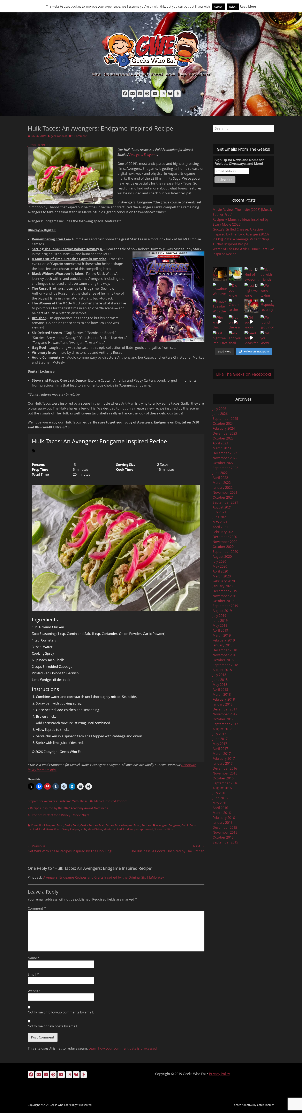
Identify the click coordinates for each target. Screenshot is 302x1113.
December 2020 (225, 537)
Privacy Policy (219, 1074)
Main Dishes (106, 825)
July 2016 (219, 793)
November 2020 (225, 541)
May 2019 (220, 625)
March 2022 (222, 482)
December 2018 (225, 650)
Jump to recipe (39, 144)
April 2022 (220, 477)
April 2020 (220, 571)
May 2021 (220, 522)
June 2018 (220, 679)
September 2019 (225, 606)
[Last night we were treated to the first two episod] (251, 290)
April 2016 (220, 807)
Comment (37, 908)
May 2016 (220, 803)
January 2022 (223, 487)
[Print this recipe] (33, 451)
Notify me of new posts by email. (53, 1026)
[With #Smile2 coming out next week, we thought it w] (220, 274)
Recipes (146, 825)
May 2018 (220, 684)
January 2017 (223, 763)
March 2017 (222, 753)
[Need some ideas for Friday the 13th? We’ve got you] (251, 338)
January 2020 (223, 586)
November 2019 (225, 596)
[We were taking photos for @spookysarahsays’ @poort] (267, 290)
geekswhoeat (59, 136)
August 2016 (222, 788)
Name (34, 958)
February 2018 (224, 699)
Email (33, 974)
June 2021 (220, 517)
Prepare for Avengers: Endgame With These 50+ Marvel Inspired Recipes (78, 801)
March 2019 (222, 635)
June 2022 (220, 472)
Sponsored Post (164, 829)
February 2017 (224, 758)
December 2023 (225, 433)
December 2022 (225, 453)
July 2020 (219, 561)
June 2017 (220, 739)
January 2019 (223, 645)
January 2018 (223, 704)
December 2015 (225, 827)
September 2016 (225, 783)
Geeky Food (72, 825)
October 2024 (223, 423)
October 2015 (223, 837)
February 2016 (224, 817)
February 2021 (224, 532)
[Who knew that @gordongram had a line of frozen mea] (220, 322)
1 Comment (79, 136)
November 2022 (225, 458)
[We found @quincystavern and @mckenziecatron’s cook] (267, 322)
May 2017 (220, 743)
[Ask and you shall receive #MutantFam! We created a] (236, 338)
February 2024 (224, 428)
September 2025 (225, 418)
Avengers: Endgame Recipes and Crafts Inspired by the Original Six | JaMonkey (103, 877)
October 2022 (223, 463)
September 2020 (225, 551)
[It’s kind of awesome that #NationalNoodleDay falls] (251, 274)
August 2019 (222, 610)
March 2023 (222, 448)
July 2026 (219, 408)
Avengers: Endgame (143, 154)
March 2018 (222, 694)
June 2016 (220, 798)
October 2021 (223, 497)
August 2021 (222, 507)
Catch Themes (265, 1105)
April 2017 (220, 748)
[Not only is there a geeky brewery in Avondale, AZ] (236, 322)
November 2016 (225, 773)
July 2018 (219, 674)
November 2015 (225, 832)
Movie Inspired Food (127, 825)
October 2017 (223, 719)
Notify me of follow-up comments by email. (61, 1012)
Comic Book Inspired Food (47, 825)
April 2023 (220, 443)
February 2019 (224, 640)
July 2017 (219, 734)
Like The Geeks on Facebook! (243, 374)
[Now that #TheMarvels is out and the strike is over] (251, 306)
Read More (248, 6)
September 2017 (225, 724)
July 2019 (219, 615)
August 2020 (222, 556)
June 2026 (220, 413)
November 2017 (225, 714)
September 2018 (225, 665)
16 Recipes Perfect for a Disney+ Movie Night (58, 815)
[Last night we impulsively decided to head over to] (220, 338)
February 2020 (224, 581)
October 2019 (223, 601)
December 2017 (225, 709)
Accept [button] (218, 6)
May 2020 (220, 566)
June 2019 (220, 620)
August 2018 (222, 670)
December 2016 (225, 768)
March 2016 (222, 812)
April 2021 (220, 527)
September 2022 (225, 468)
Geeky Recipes (89, 825)
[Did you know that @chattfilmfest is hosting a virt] (267, 338)
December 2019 (225, 591)
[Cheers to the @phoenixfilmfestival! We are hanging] (236, 306)
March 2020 (222, 576)
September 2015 (225, 842)
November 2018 (225, 655)
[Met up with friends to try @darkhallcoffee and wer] (267, 274)
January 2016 (223, 822)
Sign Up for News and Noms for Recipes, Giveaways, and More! (239, 161)
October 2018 (223, 660)
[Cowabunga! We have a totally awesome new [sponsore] (220, 290)
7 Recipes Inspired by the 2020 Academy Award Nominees (68, 808)
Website (34, 991)
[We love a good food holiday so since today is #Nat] (236, 274)
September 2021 (225, 502)
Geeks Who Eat (59, 1105)
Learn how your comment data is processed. (123, 1048)
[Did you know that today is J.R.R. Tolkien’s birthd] (236, 290)
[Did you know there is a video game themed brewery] (251, 322)
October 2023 (223, 438)
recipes (134, 829)
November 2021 (225, 492)
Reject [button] (232, 6)
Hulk (83, 829)
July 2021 (219, 512)
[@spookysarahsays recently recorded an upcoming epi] (267, 306)
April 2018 (220, 689)
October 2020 (223, 546)
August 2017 (222, 729)
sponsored (146, 829)
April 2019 (220, 630)
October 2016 (223, 778)
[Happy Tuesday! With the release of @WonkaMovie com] (220, 306)
